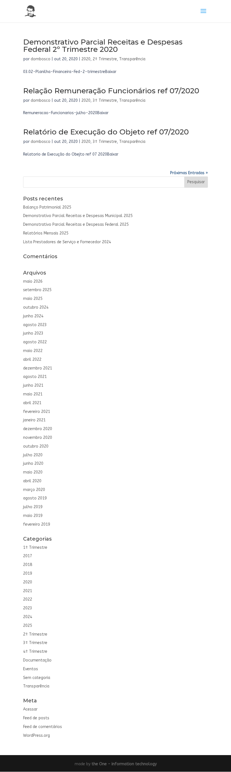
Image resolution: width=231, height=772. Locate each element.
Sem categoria (36, 677)
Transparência (132, 59)
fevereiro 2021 (36, 411)
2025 (27, 625)
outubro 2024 (35, 307)
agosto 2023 (35, 324)
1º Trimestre (35, 547)
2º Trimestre (105, 59)
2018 (27, 564)
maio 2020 (33, 472)
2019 (27, 573)
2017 (27, 556)
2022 (27, 599)
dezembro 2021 (37, 368)
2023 (27, 608)
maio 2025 (33, 298)
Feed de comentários (42, 726)
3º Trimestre (105, 100)
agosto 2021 (35, 376)
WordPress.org (36, 735)
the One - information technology (124, 764)
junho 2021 (33, 385)
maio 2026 (33, 281)
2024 (27, 616)
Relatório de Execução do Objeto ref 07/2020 (106, 131)
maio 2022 (33, 350)
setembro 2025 (37, 289)
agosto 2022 (35, 342)
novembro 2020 (37, 437)
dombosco (40, 59)
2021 (27, 591)
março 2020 (34, 489)
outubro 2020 (35, 446)
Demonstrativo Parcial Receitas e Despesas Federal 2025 (76, 224)
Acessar (30, 709)
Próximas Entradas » (189, 173)
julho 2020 (33, 455)
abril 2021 (32, 403)
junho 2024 (33, 316)
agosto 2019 (35, 498)
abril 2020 (32, 481)
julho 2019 (33, 507)
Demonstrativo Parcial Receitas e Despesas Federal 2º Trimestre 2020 (103, 45)
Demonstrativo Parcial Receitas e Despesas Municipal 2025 (78, 215)
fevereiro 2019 (36, 524)
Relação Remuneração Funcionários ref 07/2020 (111, 90)
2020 (85, 59)
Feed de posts (36, 718)
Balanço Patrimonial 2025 (47, 207)
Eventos (30, 669)
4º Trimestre (35, 651)
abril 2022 (32, 359)
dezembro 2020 (37, 428)
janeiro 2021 (34, 420)
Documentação (37, 660)
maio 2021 (33, 394)
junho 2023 (33, 333)
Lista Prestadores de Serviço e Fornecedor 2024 (67, 242)
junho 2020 (33, 463)
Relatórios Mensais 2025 (45, 233)
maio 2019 (33, 515)
